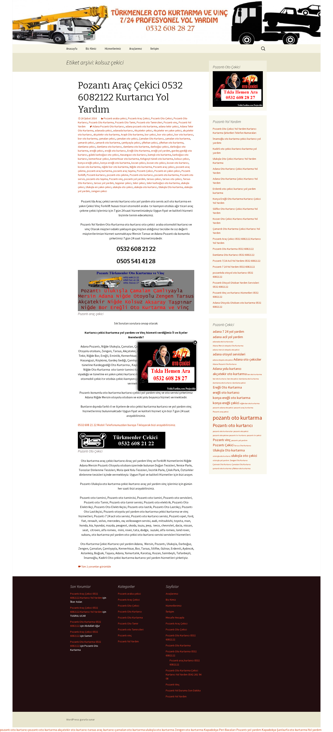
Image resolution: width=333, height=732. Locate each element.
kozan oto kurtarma (89, 167)
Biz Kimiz (91, 48)
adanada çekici (103, 130)
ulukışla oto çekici (123, 187)
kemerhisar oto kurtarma (124, 158)
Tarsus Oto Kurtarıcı (242, 445)
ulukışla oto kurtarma (159, 730)
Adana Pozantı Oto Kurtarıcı (108, 126)
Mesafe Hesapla (175, 617)
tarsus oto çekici (172, 179)
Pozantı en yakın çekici (167, 171)
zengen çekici (99, 191)
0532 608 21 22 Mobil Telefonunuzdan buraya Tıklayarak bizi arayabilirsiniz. (127, 425)
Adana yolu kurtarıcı (227, 368)
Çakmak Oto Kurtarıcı (222, 464)
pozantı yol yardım (134, 179)
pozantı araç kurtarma (99, 171)
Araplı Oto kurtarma (132, 134)
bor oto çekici (165, 134)
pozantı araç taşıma (124, 171)
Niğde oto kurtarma (141, 167)
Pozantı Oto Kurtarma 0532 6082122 (233, 249)
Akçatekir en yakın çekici (168, 130)
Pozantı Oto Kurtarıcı (130, 611)
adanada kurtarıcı (123, 130)
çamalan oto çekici (127, 138)
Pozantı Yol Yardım (128, 641)
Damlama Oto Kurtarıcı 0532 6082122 (233, 255)
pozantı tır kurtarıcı (237, 435)
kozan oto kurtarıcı (177, 163)
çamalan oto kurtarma (177, 138)
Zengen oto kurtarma (189, 730)
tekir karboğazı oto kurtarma (163, 183)
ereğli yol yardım (160, 150)
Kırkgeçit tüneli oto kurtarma (156, 158)
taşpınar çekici (123, 183)
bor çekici (150, 134)
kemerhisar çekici (99, 158)
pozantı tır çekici (254, 435)
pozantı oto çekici (240, 431)
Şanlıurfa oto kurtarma (292, 730)
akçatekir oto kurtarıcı (72, 730)
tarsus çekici (154, 179)
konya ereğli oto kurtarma (115, 163)
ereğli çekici (96, 150)
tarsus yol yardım (104, 183)
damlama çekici (86, 146)
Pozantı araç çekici (163, 167)
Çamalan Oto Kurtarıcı (151, 138)
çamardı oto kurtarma (107, 142)
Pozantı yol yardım (248, 730)
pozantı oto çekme (117, 175)
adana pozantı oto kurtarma (141, 126)
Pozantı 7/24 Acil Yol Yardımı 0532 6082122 (236, 260)
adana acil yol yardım (228, 337)
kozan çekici (138, 163)
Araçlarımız (135, 48)
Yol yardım (314, 730)
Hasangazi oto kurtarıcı (133, 154)
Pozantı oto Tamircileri (149, 122)
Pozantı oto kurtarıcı (141, 175)
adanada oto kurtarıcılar (223, 341)
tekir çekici (139, 183)
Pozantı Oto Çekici (161, 118)
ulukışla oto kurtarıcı (145, 187)
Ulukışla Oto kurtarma (170, 187)
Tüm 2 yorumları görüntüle (96, 566)
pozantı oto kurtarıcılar (223, 431)
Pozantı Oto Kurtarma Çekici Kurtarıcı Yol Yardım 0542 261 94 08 (183, 674)
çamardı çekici (86, 142)
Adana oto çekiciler (247, 359)
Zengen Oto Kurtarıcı (239, 460)
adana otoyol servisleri (229, 354)
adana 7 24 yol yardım (228, 331)
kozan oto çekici (156, 163)
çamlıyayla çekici (130, 142)
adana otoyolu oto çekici (223, 360)
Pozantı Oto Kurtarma (101, 122)
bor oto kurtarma (88, 138)
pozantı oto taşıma (97, 179)
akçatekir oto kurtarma (106, 134)
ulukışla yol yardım (221, 460)
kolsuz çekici (181, 158)
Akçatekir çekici (143, 130)
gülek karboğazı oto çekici (104, 154)
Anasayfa (71, 48)
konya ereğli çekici (88, 163)
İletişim (154, 48)
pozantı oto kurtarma (166, 175)
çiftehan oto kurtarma (171, 142)
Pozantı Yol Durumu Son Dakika (183, 690)
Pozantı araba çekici (115, 118)
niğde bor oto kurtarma (115, 167)
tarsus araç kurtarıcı (101, 730)
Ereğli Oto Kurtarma (138, 150)
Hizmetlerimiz (113, 48)
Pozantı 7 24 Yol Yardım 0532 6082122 (234, 266)
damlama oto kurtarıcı (109, 146)
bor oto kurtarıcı (183, 134)
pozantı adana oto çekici (223, 407)
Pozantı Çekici (145, 171)
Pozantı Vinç (172, 684)
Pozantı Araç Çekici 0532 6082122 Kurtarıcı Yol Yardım (130, 97)
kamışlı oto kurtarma (159, 154)
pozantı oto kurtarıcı (14, 730)
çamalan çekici (107, 138)
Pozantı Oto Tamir (125, 122)
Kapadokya (269, 730)
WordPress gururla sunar (80, 719)
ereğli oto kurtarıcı (115, 150)
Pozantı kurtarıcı (96, 175)
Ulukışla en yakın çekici (98, 187)
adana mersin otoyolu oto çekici (226, 349)
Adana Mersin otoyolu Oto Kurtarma (228, 345)
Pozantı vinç (170, 122)
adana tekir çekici (169, 126)
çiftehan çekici (150, 142)
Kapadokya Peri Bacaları (220, 730)
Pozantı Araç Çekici (139, 118)
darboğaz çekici (160, 146)
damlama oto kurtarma (136, 146)
